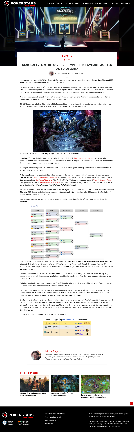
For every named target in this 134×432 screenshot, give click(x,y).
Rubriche (124, 4)
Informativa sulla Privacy (55, 413)
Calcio (59, 4)
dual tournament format (83, 158)
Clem (69, 177)
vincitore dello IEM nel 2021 (50, 182)
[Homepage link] (20, 3)
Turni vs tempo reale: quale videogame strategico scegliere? (93, 396)
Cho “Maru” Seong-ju (44, 180)
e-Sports (114, 4)
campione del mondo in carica (45, 177)
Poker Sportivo (101, 4)
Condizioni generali (53, 417)
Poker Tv (50, 4)
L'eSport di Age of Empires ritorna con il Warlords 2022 (33, 394)
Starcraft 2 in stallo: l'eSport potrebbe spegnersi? (62, 394)
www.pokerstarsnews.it (99, 421)
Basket (68, 4)
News (68, 60)
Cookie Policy (50, 420)
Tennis (76, 4)
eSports (67, 55)
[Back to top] (131, 403)
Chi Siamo (49, 423)
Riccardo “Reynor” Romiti (102, 180)
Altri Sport (87, 4)
